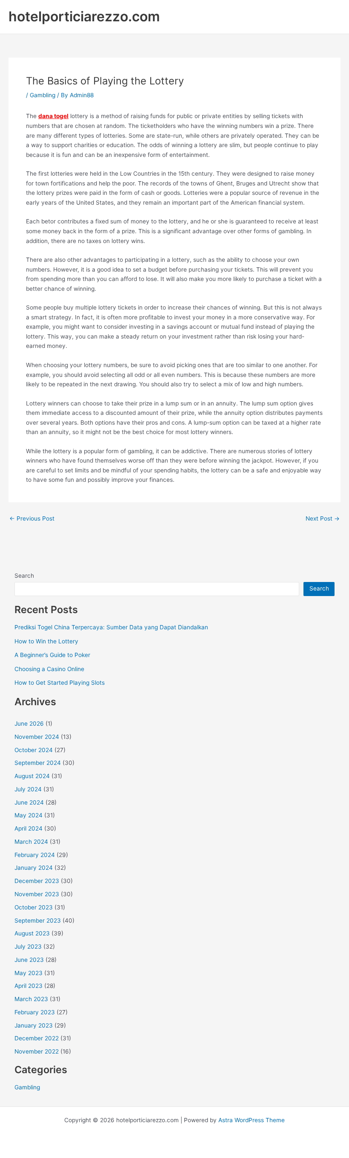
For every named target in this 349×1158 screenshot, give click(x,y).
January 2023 (33, 1025)
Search (24, 575)
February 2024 (34, 854)
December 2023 (36, 880)
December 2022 (36, 1038)
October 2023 (33, 907)
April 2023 (28, 985)
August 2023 (32, 933)
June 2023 (29, 959)
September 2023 (37, 920)
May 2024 (28, 815)
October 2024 (33, 750)
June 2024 (29, 802)
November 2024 (36, 736)
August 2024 (32, 776)
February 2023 (34, 1012)
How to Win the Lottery (46, 641)
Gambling (42, 95)
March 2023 (31, 999)
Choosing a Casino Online (49, 669)
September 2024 (37, 762)
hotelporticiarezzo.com (84, 16)
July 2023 (28, 946)
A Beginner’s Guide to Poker (52, 654)
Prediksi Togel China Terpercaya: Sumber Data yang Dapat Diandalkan (111, 627)
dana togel (53, 116)
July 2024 (28, 789)
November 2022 (36, 1051)
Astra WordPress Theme (251, 1120)
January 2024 (33, 867)
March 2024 (31, 841)
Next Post (323, 519)
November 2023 (36, 894)
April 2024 (28, 828)
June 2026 (29, 723)
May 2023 (28, 973)
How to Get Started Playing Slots (59, 682)
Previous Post (31, 519)
